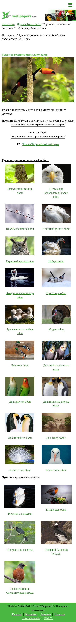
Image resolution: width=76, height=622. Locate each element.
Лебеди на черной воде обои (20, 295)
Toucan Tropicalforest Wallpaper (40, 144)
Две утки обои (20, 365)
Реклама (46, 614)
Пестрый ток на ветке (20, 549)
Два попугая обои (20, 401)
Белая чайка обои (56, 469)
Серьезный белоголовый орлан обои (56, 192)
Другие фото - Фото (29, 24)
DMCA (48, 618)
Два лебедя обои (56, 437)
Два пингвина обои (20, 437)
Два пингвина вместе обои (56, 403)
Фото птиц (8, 24)
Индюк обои (56, 329)
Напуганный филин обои (20, 190)
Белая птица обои (20, 469)
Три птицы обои (56, 293)
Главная (17, 614)
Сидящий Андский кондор (56, 551)
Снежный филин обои (56, 228)
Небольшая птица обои (20, 228)
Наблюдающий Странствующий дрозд (20, 590)
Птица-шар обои (56, 509)
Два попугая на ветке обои (56, 367)
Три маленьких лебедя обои (20, 331)
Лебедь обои (56, 261)
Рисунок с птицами (20, 513)
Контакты (31, 614)
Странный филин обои (20, 261)
